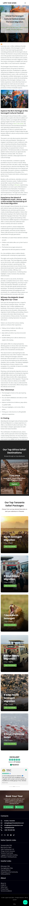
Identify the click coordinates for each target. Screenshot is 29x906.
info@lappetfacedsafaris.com (13, 825)
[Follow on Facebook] (2, 835)
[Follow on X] (5, 835)
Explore (14, 484)
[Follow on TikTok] (14, 835)
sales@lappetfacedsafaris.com (14, 823)
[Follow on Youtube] (11, 835)
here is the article (18, 123)
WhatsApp (9, 807)
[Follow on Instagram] (8, 835)
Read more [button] (5, 782)
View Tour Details (10, 546)
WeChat (20, 807)
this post (17, 185)
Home (3, 27)
